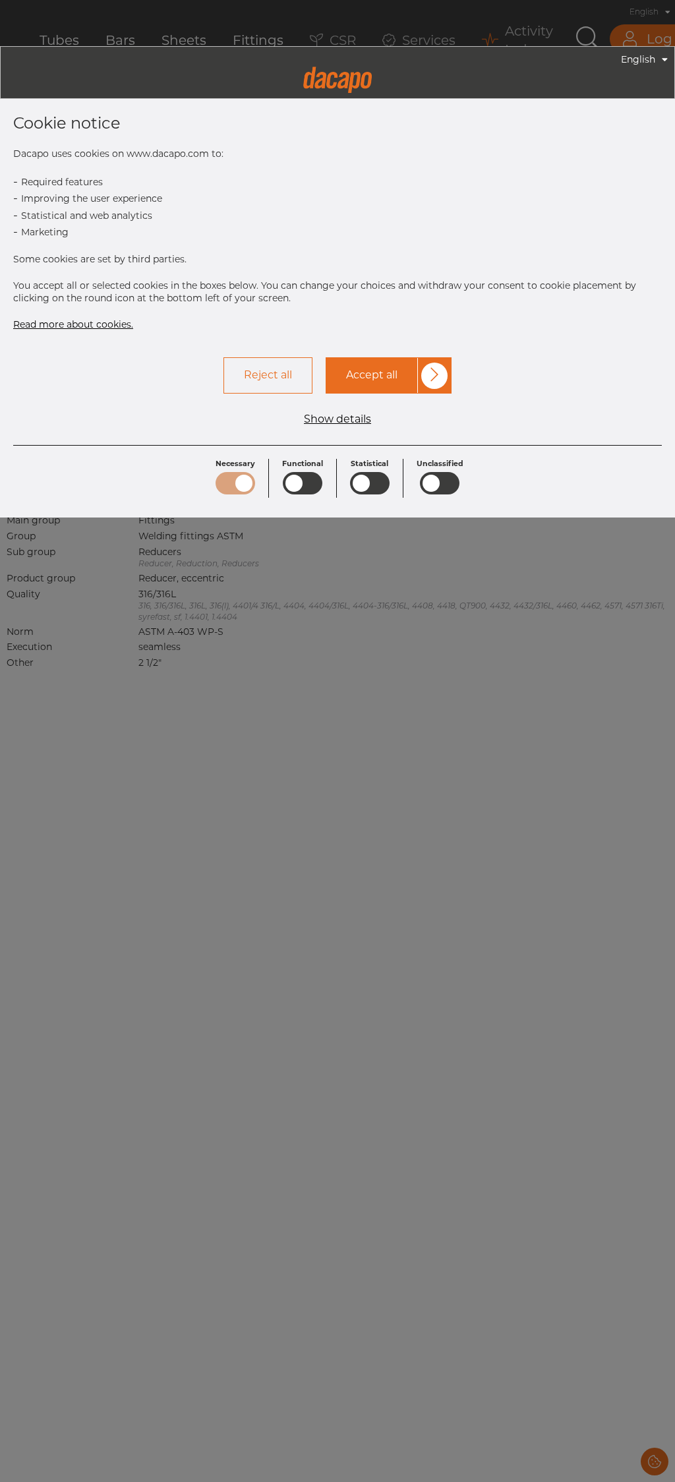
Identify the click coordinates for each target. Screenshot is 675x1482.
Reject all (268, 375)
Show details (337, 419)
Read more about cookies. (73, 324)
